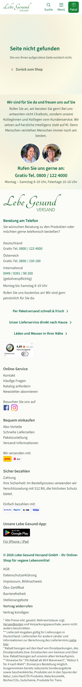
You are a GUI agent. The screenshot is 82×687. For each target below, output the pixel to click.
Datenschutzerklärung (20, 575)
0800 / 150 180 (30, 260)
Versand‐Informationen (20, 442)
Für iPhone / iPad (16, 541)
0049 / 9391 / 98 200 (18, 273)
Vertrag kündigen (16, 612)
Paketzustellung (15, 437)
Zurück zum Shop (29, 69)
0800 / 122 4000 (51, 175)
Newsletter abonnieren (20, 391)
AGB (6, 569)
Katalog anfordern (16, 386)
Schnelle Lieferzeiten (19, 432)
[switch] (24, 354)
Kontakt (9, 375)
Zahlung (9, 477)
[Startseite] (17, 7)
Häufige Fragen (14, 380)
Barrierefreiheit (14, 593)
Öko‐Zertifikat (13, 587)
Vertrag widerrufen (18, 606)
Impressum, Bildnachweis (22, 581)
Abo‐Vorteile (12, 426)
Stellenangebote (15, 600)
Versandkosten (13, 624)
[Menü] (31, 344)
